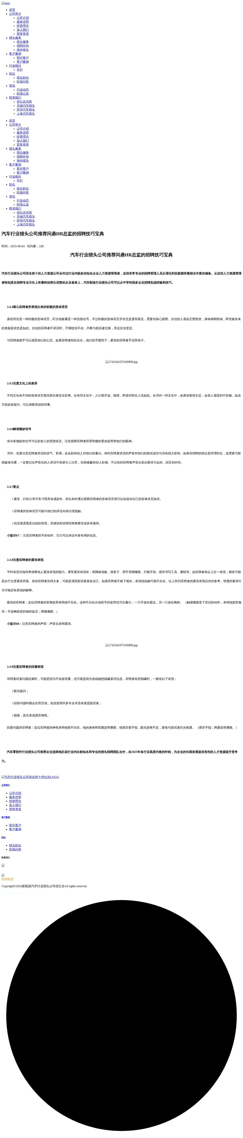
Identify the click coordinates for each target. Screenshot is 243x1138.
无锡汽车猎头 (26, 105)
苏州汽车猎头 (26, 109)
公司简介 (15, 13)
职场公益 (23, 93)
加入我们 (23, 29)
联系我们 (15, 97)
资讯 (12, 85)
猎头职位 (23, 77)
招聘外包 (23, 45)
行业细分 (15, 65)
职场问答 (23, 81)
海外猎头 (23, 49)
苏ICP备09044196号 (15, 893)
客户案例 (15, 53)
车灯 (20, 69)
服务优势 (23, 21)
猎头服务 (15, 37)
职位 (12, 73)
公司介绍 (23, 17)
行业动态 (23, 89)
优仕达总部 (24, 101)
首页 (12, 9)
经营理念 (23, 25)
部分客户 (23, 57)
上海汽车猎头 (26, 113)
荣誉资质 (23, 33)
